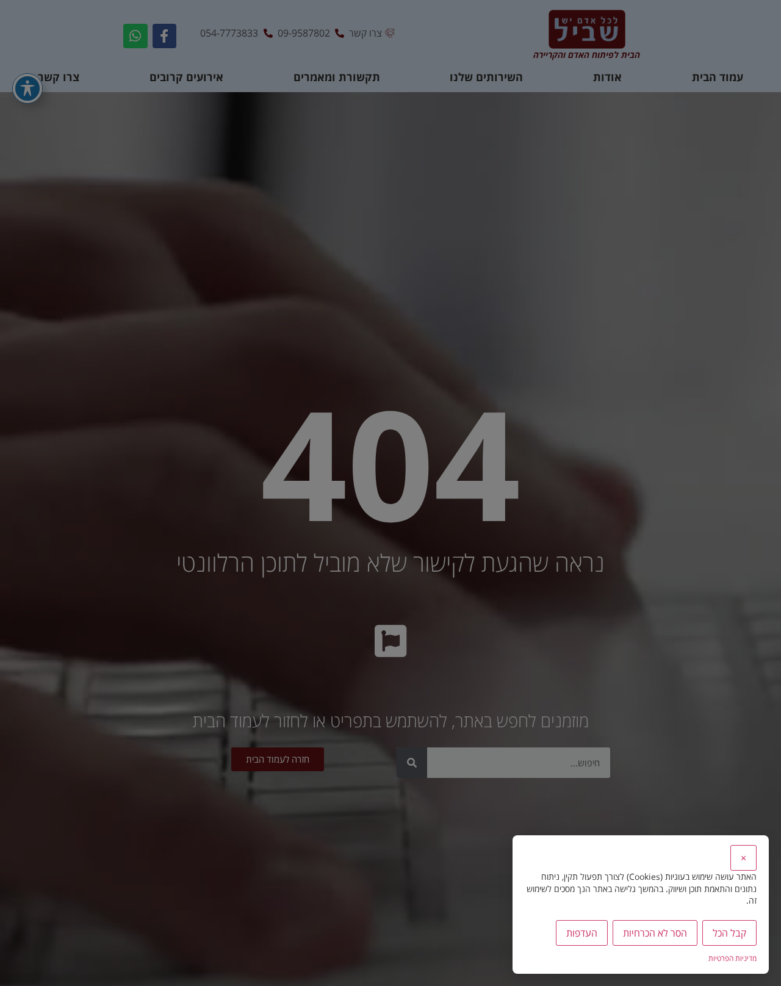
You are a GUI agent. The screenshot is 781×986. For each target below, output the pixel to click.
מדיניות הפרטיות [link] (732, 958)
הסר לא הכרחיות (655, 933)
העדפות (581, 933)
